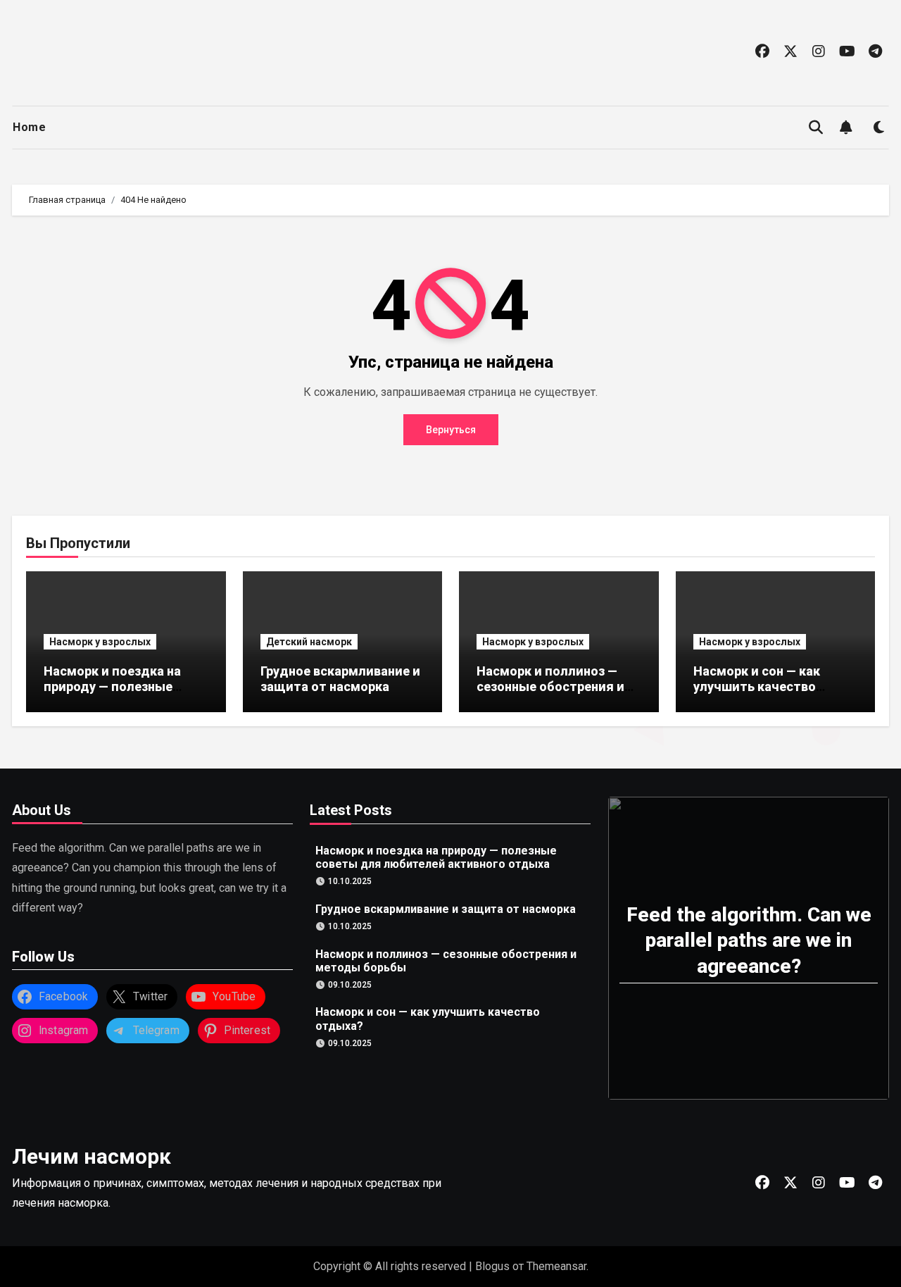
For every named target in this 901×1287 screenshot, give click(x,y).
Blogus (492, 1266)
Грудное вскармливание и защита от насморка (340, 679)
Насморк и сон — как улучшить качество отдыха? (756, 686)
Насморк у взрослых (100, 641)
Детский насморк (309, 641)
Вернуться (451, 429)
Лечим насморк (91, 1156)
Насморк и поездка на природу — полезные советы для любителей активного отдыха (117, 694)
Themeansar (556, 1266)
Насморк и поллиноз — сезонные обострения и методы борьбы (550, 686)
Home (29, 127)
